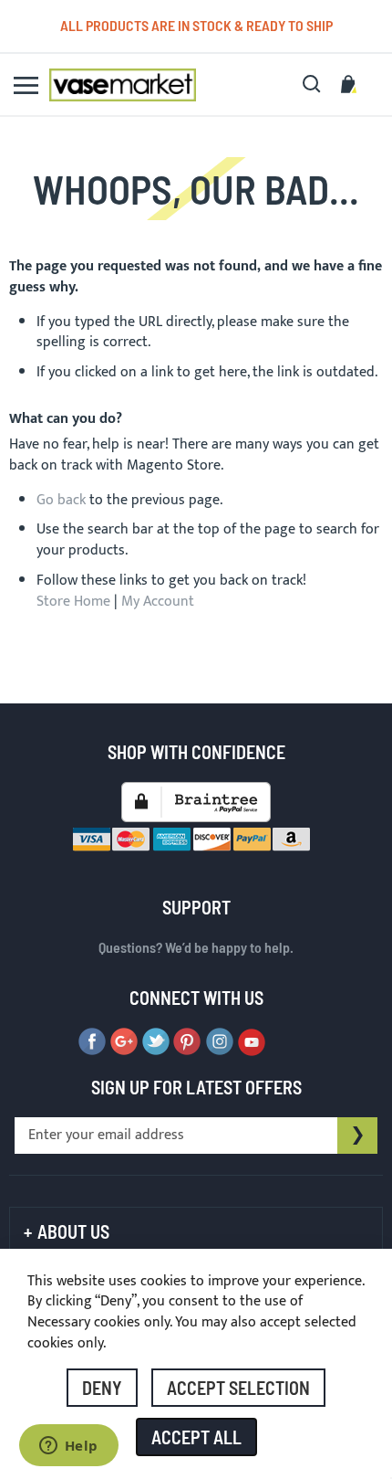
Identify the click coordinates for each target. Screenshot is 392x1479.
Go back (61, 500)
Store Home (73, 601)
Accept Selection (238, 1388)
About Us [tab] (73, 1231)
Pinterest (187, 1042)
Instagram (219, 1042)
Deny (102, 1388)
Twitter (155, 1042)
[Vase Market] (122, 85)
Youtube (251, 1042)
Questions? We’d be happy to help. (196, 947)
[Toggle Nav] (26, 86)
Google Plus (124, 1042)
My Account (157, 601)
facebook (92, 1042)
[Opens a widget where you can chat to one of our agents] (68, 1447)
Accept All (196, 1437)
